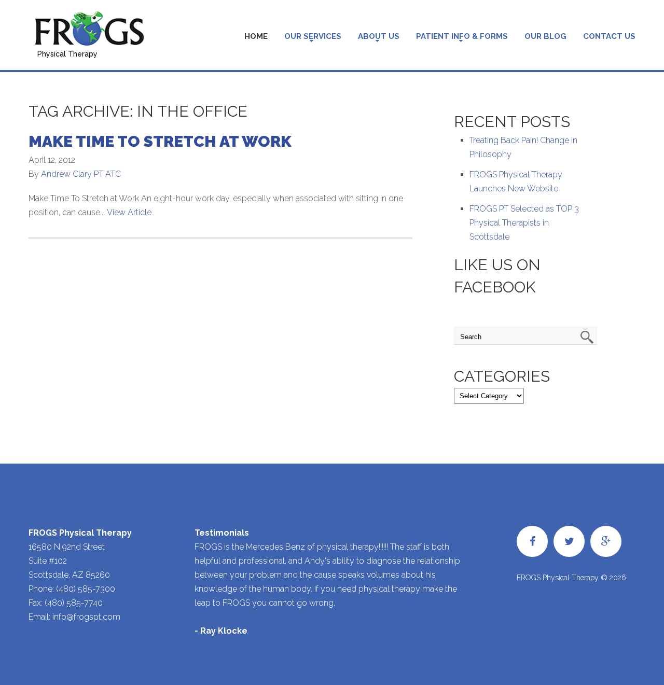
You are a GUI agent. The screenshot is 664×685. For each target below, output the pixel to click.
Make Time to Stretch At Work (160, 141)
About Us (378, 36)
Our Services (312, 36)
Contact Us (609, 36)
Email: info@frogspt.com (74, 617)
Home (256, 36)
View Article (129, 212)
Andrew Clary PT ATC (81, 174)
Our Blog (545, 36)
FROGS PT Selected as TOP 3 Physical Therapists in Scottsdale (524, 223)
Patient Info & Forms (462, 36)
